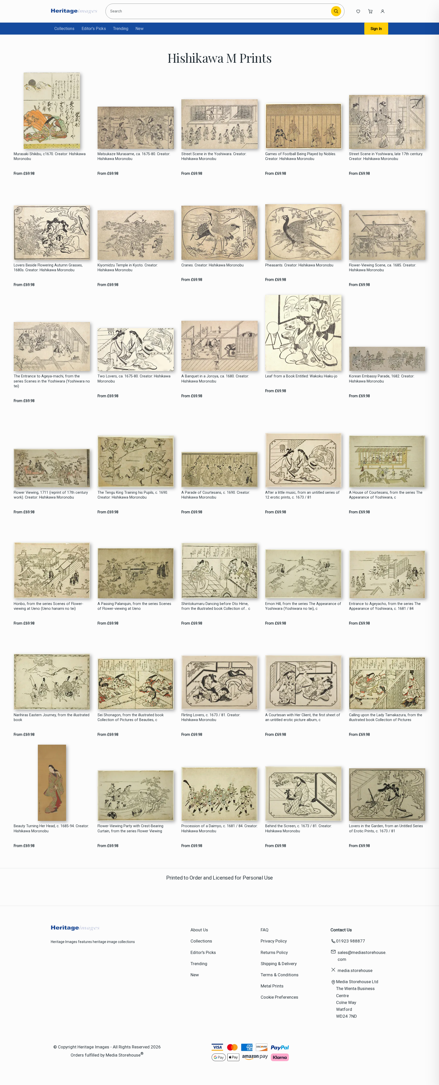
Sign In (376, 28)
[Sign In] (382, 11)
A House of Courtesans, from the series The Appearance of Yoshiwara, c (385, 495)
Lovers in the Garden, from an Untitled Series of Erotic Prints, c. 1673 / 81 (386, 828)
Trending (120, 28)
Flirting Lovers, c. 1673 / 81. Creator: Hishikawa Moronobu (210, 717)
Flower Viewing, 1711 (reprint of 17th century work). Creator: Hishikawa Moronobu (51, 495)
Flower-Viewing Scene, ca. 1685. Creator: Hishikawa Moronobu (382, 267)
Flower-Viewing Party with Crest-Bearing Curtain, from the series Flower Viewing (130, 828)
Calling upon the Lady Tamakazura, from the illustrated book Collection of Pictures (385, 717)
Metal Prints (272, 985)
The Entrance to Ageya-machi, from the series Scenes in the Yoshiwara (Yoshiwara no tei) (52, 381)
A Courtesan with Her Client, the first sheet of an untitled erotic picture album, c (302, 717)
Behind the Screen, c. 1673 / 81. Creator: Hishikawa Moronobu (298, 828)
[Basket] (370, 11)
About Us (199, 929)
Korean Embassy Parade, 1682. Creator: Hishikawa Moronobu (381, 378)
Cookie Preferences (279, 997)
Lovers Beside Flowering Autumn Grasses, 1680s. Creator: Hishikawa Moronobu (48, 267)
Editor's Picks (94, 28)
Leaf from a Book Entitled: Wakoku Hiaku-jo (301, 376)
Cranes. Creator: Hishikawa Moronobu (212, 265)
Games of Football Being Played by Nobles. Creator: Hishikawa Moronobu (300, 156)
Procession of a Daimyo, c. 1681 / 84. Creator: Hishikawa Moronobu (219, 828)
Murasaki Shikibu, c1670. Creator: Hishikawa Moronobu (50, 156)
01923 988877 (350, 941)
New (139, 28)
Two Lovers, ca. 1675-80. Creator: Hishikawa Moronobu (134, 378)
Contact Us (341, 929)
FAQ (265, 929)
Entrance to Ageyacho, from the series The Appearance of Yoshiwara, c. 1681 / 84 (385, 606)
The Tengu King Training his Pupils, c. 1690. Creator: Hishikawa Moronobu (133, 495)
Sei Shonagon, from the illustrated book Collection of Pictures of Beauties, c (131, 717)
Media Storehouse (123, 1054)
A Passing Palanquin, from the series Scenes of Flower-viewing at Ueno (134, 606)
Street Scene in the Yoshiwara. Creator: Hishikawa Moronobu (213, 156)
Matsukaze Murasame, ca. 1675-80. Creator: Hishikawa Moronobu (134, 156)
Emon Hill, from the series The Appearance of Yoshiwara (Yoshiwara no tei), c (303, 606)
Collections (64, 28)
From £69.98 (24, 173)
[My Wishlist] (358, 11)
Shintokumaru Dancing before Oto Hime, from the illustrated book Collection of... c (215, 606)
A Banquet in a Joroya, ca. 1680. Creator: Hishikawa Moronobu (215, 378)
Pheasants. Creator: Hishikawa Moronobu (299, 265)
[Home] (74, 11)
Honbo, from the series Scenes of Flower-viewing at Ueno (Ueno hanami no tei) (48, 606)
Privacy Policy (274, 941)
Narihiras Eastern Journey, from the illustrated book (51, 717)
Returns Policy (274, 952)
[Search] (336, 11)
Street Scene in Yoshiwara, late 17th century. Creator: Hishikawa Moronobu (386, 156)
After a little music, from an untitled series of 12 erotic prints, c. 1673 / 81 (302, 495)
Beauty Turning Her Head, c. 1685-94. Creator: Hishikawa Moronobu (51, 828)
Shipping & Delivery (279, 963)
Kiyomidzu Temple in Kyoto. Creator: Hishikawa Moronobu (128, 267)
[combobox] (219, 11)
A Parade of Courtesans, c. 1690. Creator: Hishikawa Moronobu (215, 495)
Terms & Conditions (280, 974)
